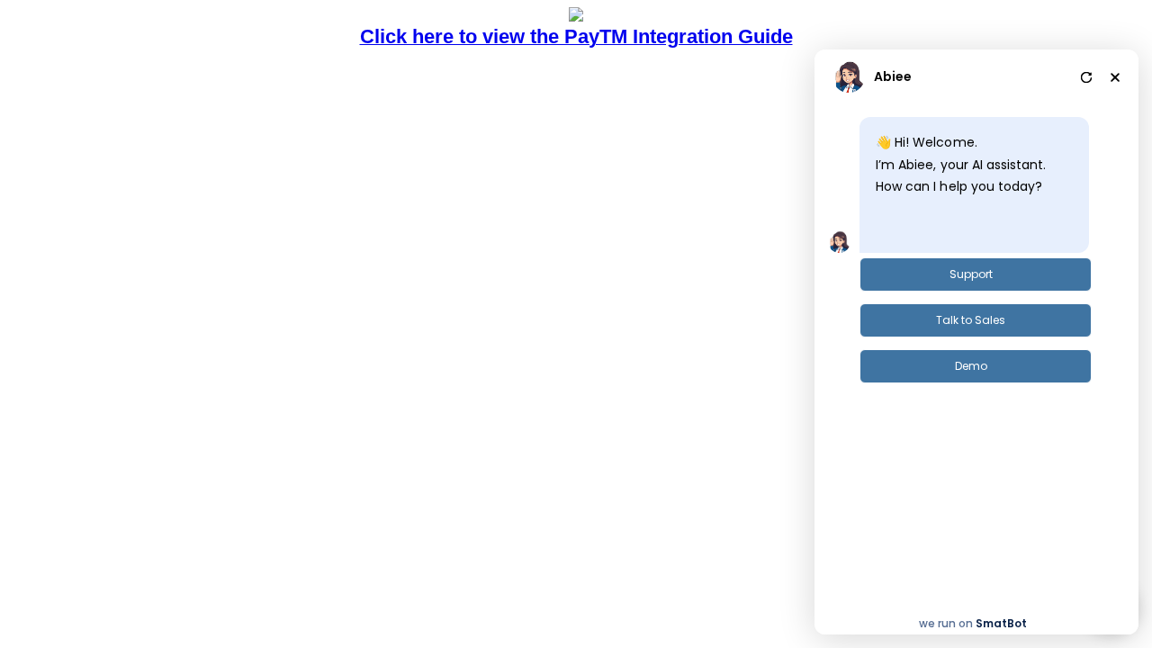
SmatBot (1001, 623)
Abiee (893, 77)
